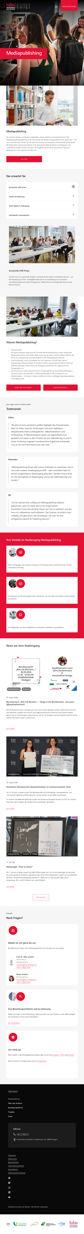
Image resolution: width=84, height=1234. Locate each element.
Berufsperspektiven (60, 387)
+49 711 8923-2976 (23, 982)
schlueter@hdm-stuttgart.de (26, 965)
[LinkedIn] (9, 1192)
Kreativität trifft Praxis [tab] (17, 187)
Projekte (11, 1112)
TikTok (62, 1055)
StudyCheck (42, 1061)
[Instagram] (9, 1188)
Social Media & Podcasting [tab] (19, 206)
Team (10, 1116)
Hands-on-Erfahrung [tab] (16, 197)
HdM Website (13, 1091)
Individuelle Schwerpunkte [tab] (19, 215)
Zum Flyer (24, 159)
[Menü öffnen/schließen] (57, 6)
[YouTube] (9, 1197)
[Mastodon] (9, 1183)
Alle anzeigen (41, 897)
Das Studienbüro (14, 1023)
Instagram (55, 1055)
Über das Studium (15, 1103)
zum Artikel (10, 728)
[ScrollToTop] (79, 1229)
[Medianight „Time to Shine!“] (42, 836)
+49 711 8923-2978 (23, 967)
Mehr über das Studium (23, 387)
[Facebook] (9, 1178)
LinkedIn (71, 1055)
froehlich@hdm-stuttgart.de (26, 980)
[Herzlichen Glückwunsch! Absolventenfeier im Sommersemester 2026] (42, 756)
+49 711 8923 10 (23, 1134)
